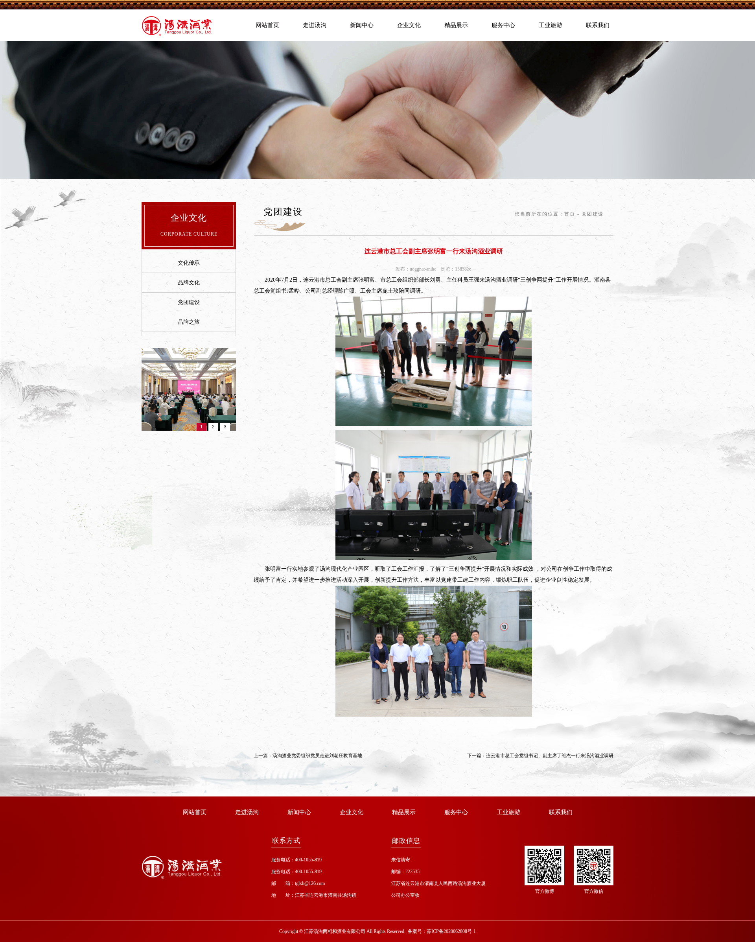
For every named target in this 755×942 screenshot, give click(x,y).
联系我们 (598, 25)
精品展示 (456, 25)
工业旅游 (550, 25)
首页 (569, 214)
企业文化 (409, 25)
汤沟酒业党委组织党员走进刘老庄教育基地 (317, 755)
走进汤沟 (314, 25)
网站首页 (267, 25)
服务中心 (503, 25)
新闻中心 (362, 25)
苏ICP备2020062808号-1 (451, 931)
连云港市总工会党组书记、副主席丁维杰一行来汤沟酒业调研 (549, 755)
